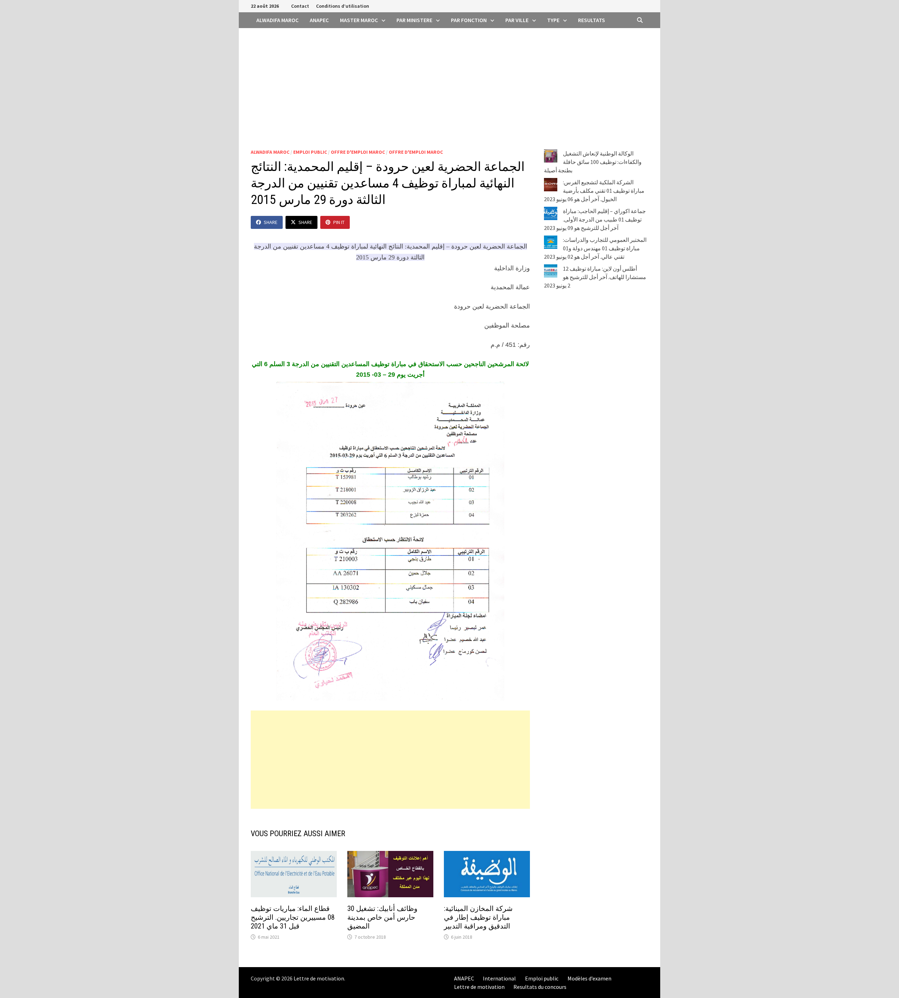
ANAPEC (319, 20)
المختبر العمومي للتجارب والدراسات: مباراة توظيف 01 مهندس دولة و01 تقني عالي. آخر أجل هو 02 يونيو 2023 (595, 248)
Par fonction (469, 20)
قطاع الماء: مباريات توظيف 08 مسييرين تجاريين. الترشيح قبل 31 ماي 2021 (293, 917)
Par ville (517, 20)
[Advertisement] (449, 81)
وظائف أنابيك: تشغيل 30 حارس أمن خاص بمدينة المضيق (382, 917)
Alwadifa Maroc (277, 20)
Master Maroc (359, 20)
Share (270, 222)
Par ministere (414, 20)
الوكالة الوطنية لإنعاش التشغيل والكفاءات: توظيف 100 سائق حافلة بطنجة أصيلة (593, 162)
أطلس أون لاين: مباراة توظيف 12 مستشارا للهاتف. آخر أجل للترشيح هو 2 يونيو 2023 (595, 277)
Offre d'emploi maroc (358, 152)
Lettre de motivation (319, 978)
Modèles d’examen (589, 978)
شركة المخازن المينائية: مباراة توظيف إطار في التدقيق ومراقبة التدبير (478, 917)
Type (553, 20)
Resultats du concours (539, 986)
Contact (300, 6)
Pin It (338, 222)
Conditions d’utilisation (342, 6)
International (499, 978)
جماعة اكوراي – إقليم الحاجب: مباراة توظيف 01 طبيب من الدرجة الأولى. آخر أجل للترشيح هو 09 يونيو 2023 (595, 219)
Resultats (591, 20)
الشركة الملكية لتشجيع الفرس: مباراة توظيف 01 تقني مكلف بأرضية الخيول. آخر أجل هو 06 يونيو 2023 (594, 191)
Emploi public (310, 152)
